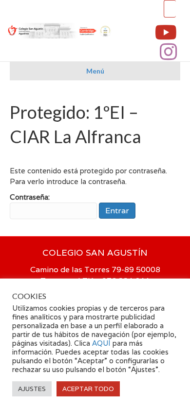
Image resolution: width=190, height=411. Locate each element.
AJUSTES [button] (32, 389)
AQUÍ (102, 343)
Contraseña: (30, 197)
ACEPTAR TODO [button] (88, 389)
